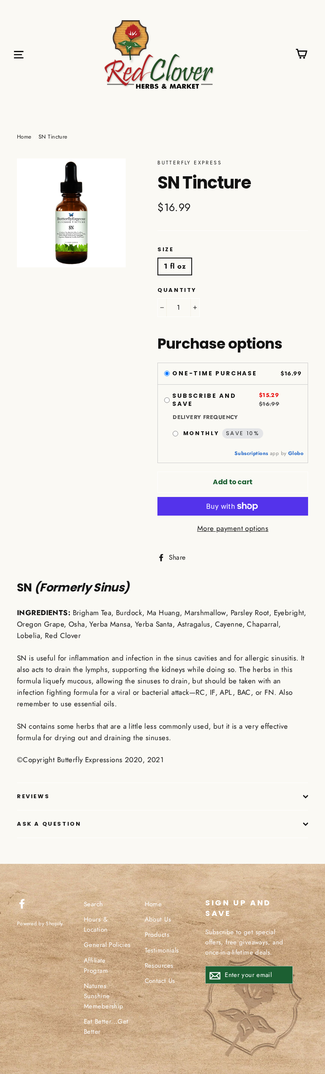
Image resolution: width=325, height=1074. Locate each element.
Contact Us (160, 980)
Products (157, 934)
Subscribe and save (204, 399)
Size (165, 249)
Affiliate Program (96, 965)
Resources (159, 965)
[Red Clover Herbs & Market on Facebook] (22, 903)
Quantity (177, 290)
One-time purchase (214, 373)
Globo (295, 453)
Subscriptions (251, 453)
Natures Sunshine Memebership (104, 996)
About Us (158, 919)
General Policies (107, 944)
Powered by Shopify (40, 923)
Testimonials (162, 950)
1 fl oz (175, 266)
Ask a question (49, 824)
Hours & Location (95, 924)
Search (93, 904)
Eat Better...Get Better (106, 1026)
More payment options (233, 528)
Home (24, 137)
